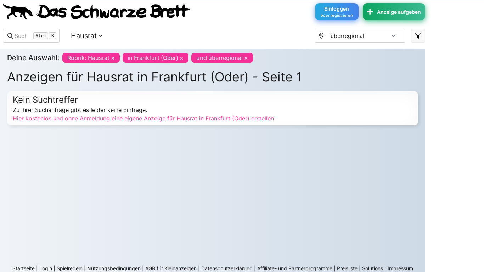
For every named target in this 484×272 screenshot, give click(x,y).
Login (45, 268)
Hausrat (84, 36)
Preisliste (347, 268)
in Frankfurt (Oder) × (156, 57)
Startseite (23, 268)
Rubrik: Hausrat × (91, 57)
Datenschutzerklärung (227, 268)
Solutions (372, 268)
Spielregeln (70, 268)
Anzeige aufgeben (399, 12)
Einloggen (337, 12)
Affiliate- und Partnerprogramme (294, 268)
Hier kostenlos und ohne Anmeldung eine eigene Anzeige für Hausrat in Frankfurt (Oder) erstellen (143, 118)
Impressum (400, 268)
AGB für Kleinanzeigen (171, 268)
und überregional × (222, 57)
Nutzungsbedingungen (114, 268)
